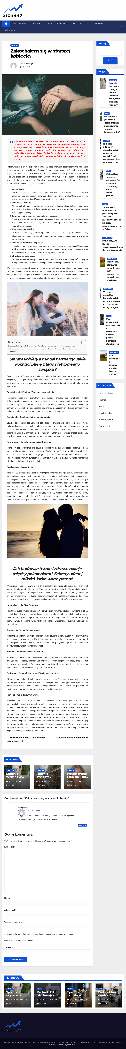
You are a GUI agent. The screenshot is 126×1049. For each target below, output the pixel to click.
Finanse (36, 24)
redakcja (29, 64)
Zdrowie (99, 24)
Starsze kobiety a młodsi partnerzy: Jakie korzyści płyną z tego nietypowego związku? (43, 346)
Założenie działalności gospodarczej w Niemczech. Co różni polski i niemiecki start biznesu (113, 331)
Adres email (10, 910)
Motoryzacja (81, 24)
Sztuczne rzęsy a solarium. (70, 737)
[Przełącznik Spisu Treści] (82, 342)
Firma (49, 24)
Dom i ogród (20, 24)
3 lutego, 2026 (107, 1000)
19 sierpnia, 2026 (16, 1000)
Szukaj (102, 43)
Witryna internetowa (13, 922)
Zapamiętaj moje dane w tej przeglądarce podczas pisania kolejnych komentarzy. (42, 934)
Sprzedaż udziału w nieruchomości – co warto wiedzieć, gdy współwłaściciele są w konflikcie (111, 153)
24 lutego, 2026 (46, 1000)
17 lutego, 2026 (77, 1000)
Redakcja (10, 30)
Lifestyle (62, 24)
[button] (122, 27)
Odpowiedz (82, 825)
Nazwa (8, 898)
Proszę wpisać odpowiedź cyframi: (19, 941)
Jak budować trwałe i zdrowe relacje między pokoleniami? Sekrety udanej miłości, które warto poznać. (46, 350)
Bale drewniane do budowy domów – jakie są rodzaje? (114, 365)
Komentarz (9, 847)
